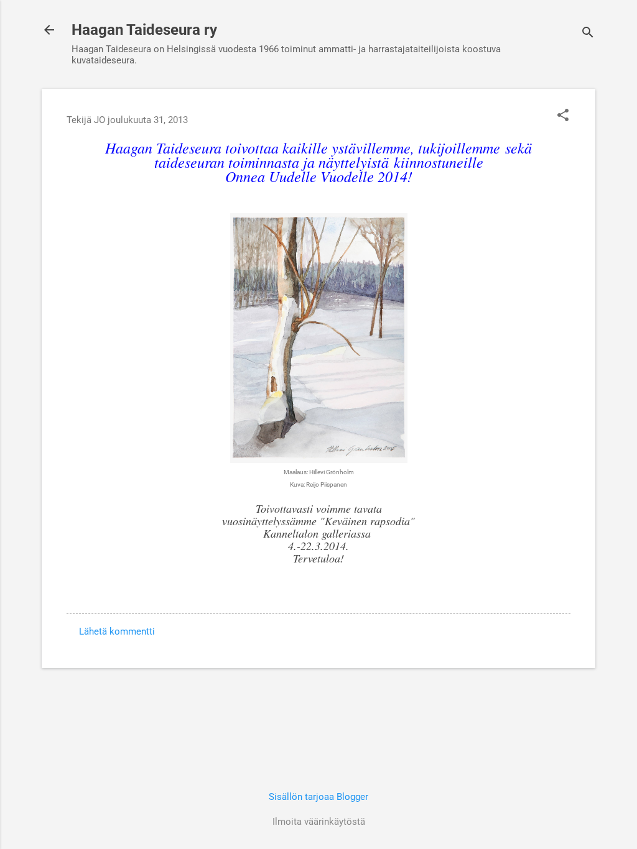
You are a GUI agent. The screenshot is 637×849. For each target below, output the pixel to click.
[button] (563, 116)
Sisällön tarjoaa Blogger (318, 796)
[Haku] (587, 34)
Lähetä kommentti (117, 631)
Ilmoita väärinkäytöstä (318, 821)
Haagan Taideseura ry (144, 30)
